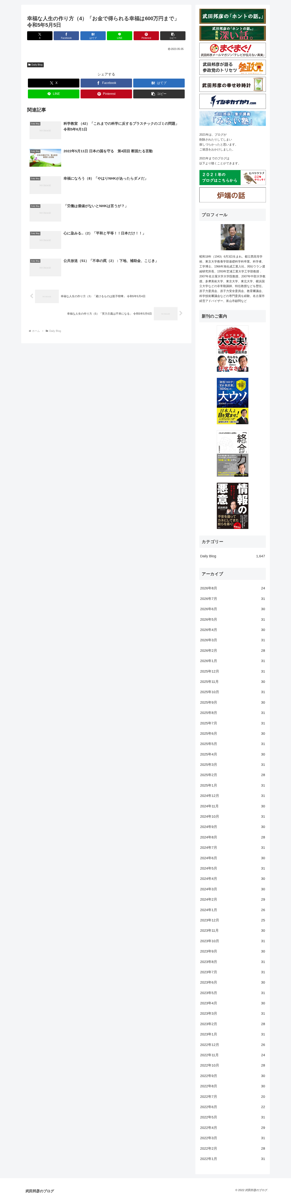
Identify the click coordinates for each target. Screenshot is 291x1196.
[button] (172, 35)
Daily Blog (37, 64)
